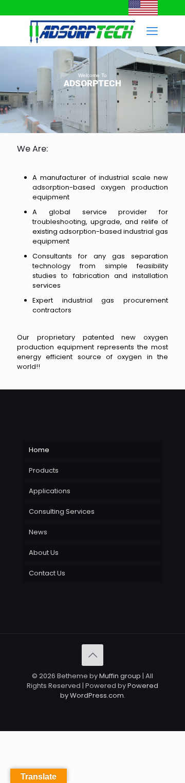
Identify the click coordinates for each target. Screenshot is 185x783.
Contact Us (47, 573)
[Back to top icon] (92, 655)
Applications (49, 491)
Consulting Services (62, 511)
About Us (44, 552)
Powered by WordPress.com (109, 690)
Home (39, 450)
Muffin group (120, 676)
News (38, 532)
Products (44, 470)
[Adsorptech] (143, 13)
